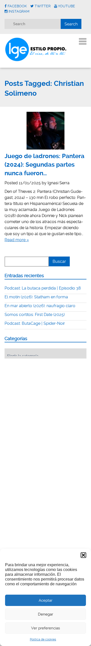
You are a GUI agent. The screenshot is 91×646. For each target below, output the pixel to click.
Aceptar (45, 600)
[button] (83, 555)
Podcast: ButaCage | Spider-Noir (35, 323)
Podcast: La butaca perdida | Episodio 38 (43, 288)
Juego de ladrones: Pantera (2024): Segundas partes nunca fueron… (44, 164)
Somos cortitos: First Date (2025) (35, 314)
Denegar (45, 614)
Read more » (17, 239)
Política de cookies (43, 639)
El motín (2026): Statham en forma (36, 297)
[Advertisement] (42, 393)
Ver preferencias (45, 628)
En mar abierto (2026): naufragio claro (40, 305)
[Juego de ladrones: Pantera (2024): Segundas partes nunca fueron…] (45, 131)
